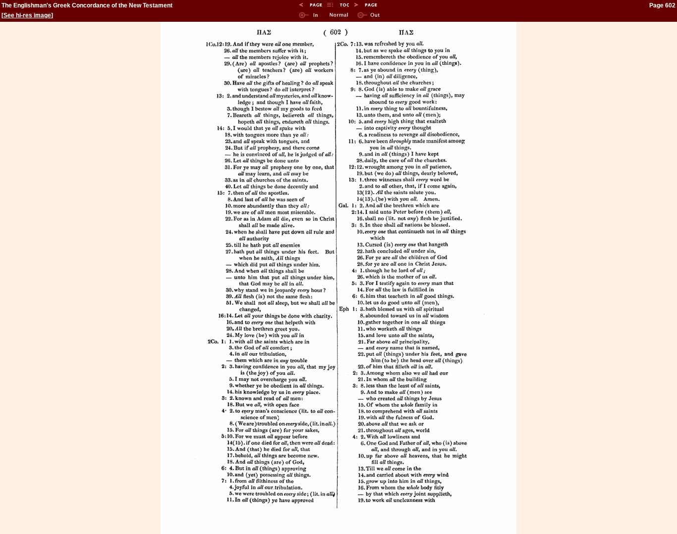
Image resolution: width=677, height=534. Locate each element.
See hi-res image (27, 15)
